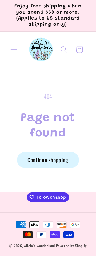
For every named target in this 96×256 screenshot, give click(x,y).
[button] (13, 49)
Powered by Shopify (71, 246)
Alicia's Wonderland (39, 246)
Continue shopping (47, 160)
